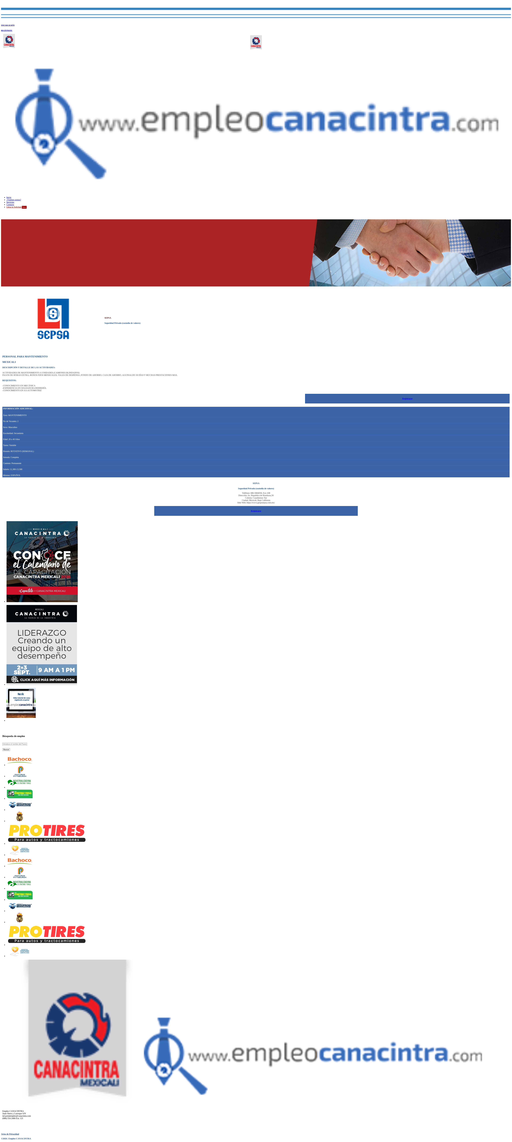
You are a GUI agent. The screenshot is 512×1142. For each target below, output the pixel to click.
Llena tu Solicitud (16, 207)
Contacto (10, 204)
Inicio (8, 197)
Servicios (10, 202)
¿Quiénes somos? (13, 200)
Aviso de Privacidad (10, 1134)
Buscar (6, 750)
